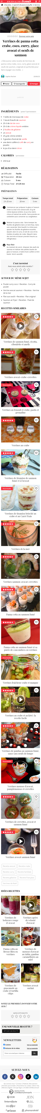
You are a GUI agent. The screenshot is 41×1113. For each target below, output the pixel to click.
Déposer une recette (11, 1031)
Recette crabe (24, 866)
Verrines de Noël (10, 883)
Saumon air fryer (10, 300)
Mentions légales (7, 1087)
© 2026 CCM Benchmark (31, 1087)
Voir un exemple (32, 1045)
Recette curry (8, 872)
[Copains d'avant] (11, 1106)
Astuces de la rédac (12, 1048)
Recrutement (33, 1084)
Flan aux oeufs (9, 296)
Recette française (27, 877)
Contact (19, 1084)
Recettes (8, 5)
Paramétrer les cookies (24, 1086)
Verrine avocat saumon (13, 290)
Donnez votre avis (26, 36)
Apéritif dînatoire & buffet (22, 5)
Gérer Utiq (36, 1086)
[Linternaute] (11, 1102)
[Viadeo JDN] (30, 1106)
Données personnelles (9, 1086)
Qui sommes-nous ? (10, 1084)
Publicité (25, 1084)
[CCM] (11, 1097)
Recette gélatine (9, 877)
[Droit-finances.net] (30, 1101)
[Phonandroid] (30, 1110)
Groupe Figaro (18, 1087)
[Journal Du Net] (30, 1097)
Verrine (37, 5)
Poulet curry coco (10, 284)
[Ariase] (11, 1110)
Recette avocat (9, 866)
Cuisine (8, 1045)
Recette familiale (24, 872)
